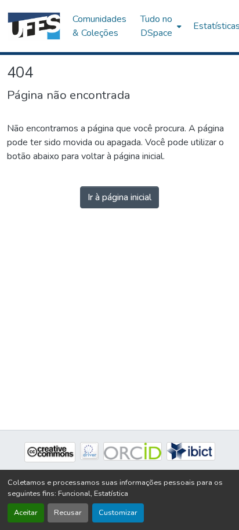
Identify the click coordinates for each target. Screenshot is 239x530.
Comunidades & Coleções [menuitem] (99, 26)
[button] (34, 26)
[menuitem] (160, 26)
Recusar (68, 512)
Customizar (118, 512)
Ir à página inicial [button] (119, 197)
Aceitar (26, 512)
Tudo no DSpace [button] (156, 26)
